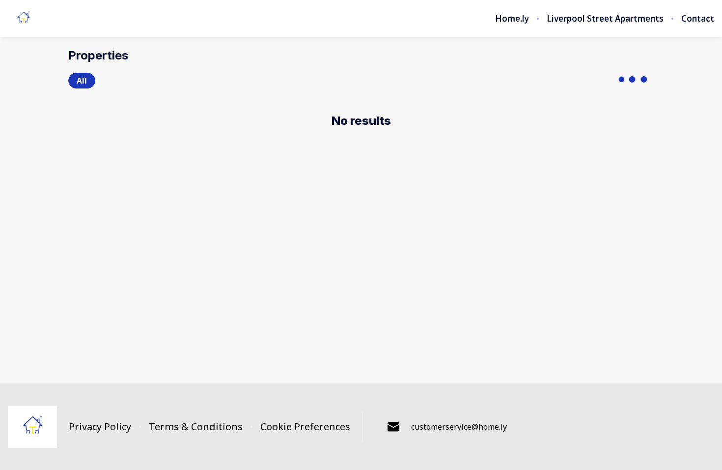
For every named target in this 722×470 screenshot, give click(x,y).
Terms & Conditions (196, 427)
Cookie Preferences (305, 427)
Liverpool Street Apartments (605, 19)
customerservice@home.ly (459, 426)
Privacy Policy (100, 427)
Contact (697, 19)
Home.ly (512, 19)
